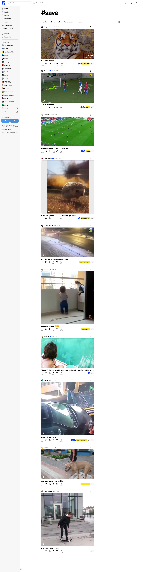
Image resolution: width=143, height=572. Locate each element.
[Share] (91, 27)
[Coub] (3, 3)
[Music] (10, 75)
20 (92, 484)
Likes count (55, 22)
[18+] (17, 112)
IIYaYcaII (46, 447)
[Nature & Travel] (10, 91)
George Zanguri (48, 225)
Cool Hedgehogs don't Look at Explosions (58, 215)
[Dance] (10, 98)
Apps (10, 125)
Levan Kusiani (48, 491)
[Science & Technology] (10, 81)
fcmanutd (46, 114)
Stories (6, 22)
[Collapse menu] (20, 569)
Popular (6, 12)
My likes (6, 33)
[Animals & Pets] (10, 45)
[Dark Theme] (125, 3)
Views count (68, 22)
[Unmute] (43, 100)
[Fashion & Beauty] (10, 95)
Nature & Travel (85, 63)
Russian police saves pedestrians (55, 259)
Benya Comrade (48, 27)
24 (92, 218)
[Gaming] (10, 62)
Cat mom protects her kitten (53, 481)
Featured (6, 15)
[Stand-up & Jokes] (10, 52)
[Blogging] (10, 48)
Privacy (8, 126)
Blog (7, 125)
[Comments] (50, 64)
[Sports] (10, 78)
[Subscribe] (17, 108)
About (3, 125)
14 (92, 63)
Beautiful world (47, 61)
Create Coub (39, 3)
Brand (14, 125)
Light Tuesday (48, 158)
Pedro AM (46, 336)
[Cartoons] (10, 65)
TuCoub (46, 380)
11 (92, 329)
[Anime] (10, 108)
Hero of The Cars (48, 437)
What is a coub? (8, 28)
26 (92, 551)
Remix (73, 440)
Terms (3, 126)
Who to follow (8, 25)
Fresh (80, 22)
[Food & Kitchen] (10, 85)
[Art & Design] (10, 68)
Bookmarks (7, 37)
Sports (87, 107)
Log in (138, 3)
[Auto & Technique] (10, 101)
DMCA (16, 126)
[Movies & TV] (10, 58)
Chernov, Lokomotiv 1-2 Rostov (54, 148)
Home (6, 9)
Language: (7, 129)
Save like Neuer (47, 104)
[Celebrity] (10, 88)
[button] (120, 22)
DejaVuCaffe (47, 269)
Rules (12, 126)
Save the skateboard (50, 548)
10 (92, 262)
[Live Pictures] (10, 72)
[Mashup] (10, 55)
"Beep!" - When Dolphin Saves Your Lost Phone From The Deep (67, 370)
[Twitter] (5, 121)
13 (92, 107)
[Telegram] (14, 121)
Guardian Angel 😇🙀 (50, 326)
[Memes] (10, 105)
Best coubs (7, 18)
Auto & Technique (84, 262)
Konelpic (46, 70)
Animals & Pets (85, 218)
